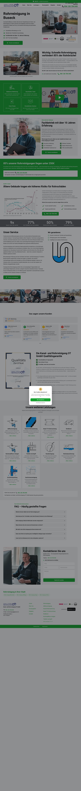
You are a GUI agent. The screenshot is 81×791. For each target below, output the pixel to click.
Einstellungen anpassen (40, 402)
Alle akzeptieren (40, 399)
